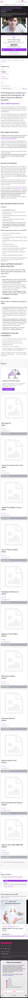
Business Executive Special (12, 803)
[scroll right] (26, 25)
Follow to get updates (8, 886)
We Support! (6, 423)
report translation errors (6, 957)
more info (3, 73)
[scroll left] (2, 25)
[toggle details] (24, 936)
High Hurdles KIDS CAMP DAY (12, 845)
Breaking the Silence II (10, 592)
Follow (14, 49)
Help (11, 877)
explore (7, 897)
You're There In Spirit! (10, 550)
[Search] (16, 2)
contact (7, 73)
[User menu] (24, 2)
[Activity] (22, 1)
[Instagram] (7, 948)
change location (20, 4)
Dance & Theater (5, 78)
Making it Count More (10, 634)
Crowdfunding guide (18, 877)
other (3, 83)
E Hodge (4, 11)
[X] (3, 948)
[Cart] (19, 2)
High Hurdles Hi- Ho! (9, 760)
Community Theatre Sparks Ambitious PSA (11, 9)
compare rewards (8, 389)
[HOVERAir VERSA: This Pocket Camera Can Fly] (13, 912)
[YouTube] (5, 948)
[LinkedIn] (9, 948)
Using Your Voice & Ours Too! (12, 465)
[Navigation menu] (26, 1)
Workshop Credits (8, 676)
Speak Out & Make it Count (12, 507)
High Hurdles (19, 188)
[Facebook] (1, 948)
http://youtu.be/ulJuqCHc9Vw (9, 138)
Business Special (8, 718)
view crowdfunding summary (14, 54)
